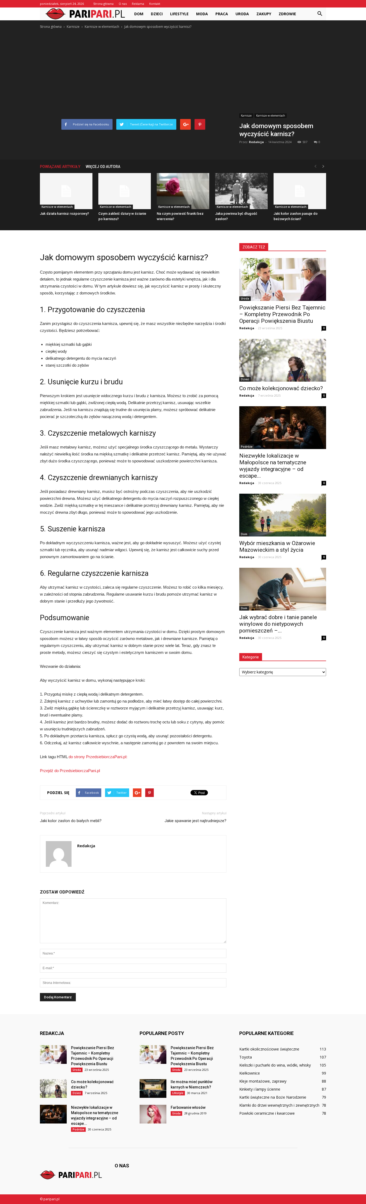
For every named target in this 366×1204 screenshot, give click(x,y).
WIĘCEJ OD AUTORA (103, 166)
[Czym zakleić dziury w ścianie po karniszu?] (124, 191)
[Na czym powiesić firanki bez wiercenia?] (183, 191)
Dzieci (157, 13)
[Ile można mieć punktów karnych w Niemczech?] (153, 1088)
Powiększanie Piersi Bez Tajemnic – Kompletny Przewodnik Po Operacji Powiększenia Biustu (282, 314)
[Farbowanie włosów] (153, 1114)
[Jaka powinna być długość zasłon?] (241, 191)
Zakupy (263, 13)
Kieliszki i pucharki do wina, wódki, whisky (275, 1065)
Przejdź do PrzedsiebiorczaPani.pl (70, 770)
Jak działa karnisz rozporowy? (64, 214)
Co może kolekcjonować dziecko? (281, 388)
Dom (138, 13)
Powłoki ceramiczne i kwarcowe (267, 1113)
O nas (123, 4)
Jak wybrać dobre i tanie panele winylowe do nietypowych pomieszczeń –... (278, 624)
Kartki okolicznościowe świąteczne (269, 1049)
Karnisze (246, 115)
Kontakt (154, 4)
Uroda (242, 13)
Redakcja (256, 142)
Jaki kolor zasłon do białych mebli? (71, 820)
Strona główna (103, 4)
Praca (221, 13)
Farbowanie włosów (188, 1107)
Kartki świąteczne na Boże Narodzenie (272, 1097)
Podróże (246, 446)
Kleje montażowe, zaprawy (262, 1081)
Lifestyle (179, 13)
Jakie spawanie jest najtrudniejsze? (195, 820)
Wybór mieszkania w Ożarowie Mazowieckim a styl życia (277, 546)
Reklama (138, 4)
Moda (202, 13)
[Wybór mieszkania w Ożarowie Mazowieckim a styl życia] (282, 515)
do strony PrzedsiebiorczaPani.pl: (98, 756)
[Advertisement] (183, 69)
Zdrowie (287, 13)
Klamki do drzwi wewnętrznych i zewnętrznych (279, 1105)
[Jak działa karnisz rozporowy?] (66, 191)
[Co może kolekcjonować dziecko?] (282, 360)
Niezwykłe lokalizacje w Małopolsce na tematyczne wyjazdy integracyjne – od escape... (272, 466)
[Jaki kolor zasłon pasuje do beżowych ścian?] (300, 191)
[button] (319, 13)
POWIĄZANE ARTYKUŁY (60, 166)
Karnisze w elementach (270, 115)
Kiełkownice (249, 1073)
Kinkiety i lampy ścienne (259, 1089)
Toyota (245, 1057)
